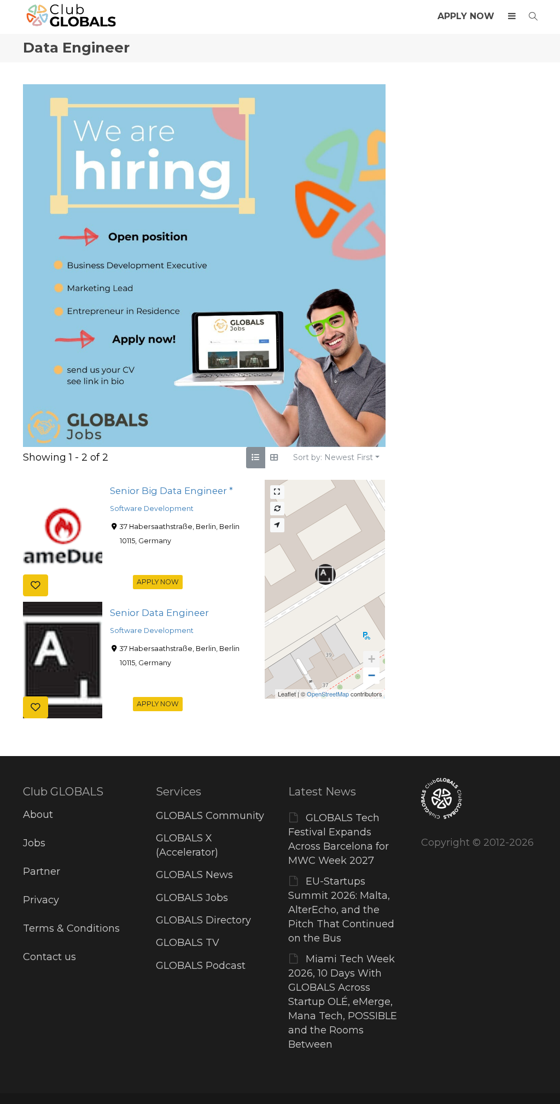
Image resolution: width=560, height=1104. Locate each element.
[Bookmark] (35, 585)
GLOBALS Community (210, 816)
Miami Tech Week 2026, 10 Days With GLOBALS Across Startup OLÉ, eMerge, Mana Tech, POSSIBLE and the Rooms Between (342, 1001)
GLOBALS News (194, 875)
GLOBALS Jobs (192, 898)
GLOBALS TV (187, 943)
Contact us (49, 957)
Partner (41, 871)
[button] (371, 659)
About (38, 815)
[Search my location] (277, 525)
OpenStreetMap (328, 693)
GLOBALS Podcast (201, 966)
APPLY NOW (466, 16)
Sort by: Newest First (333, 457)
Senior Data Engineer (159, 612)
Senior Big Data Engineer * (171, 490)
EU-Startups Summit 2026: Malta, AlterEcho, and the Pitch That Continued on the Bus (341, 909)
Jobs (34, 843)
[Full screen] (277, 492)
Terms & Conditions (71, 928)
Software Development (152, 508)
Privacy (41, 900)
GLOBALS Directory (203, 920)
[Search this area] (277, 508)
